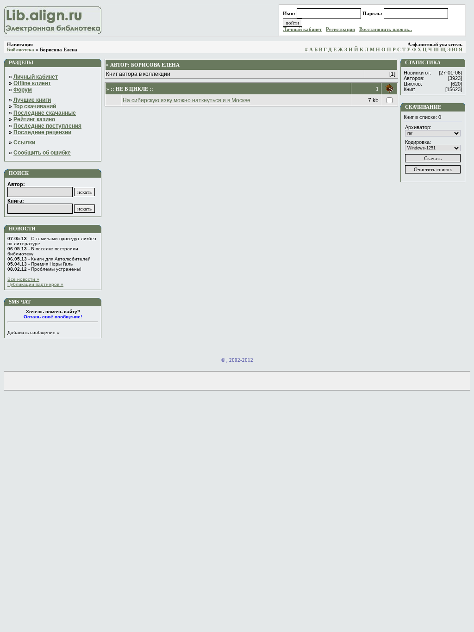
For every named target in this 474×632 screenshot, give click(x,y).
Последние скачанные (44, 113)
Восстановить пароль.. (385, 29)
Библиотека (20, 49)
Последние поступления (47, 126)
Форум (22, 90)
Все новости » (23, 279)
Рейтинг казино (34, 119)
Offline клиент (32, 83)
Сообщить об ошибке (42, 152)
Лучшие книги (32, 100)
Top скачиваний (34, 106)
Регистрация (340, 29)
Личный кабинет (302, 29)
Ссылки (24, 142)
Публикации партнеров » (35, 284)
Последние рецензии (42, 132)
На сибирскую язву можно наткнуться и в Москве (186, 100)
